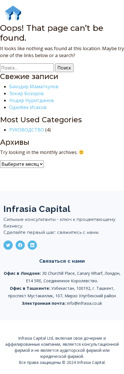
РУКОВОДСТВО (26, 130)
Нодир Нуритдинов (31, 100)
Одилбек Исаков (28, 107)
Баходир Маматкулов (34, 86)
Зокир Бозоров (26, 93)
